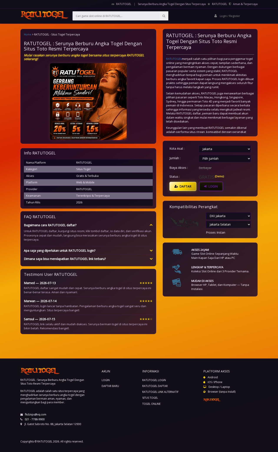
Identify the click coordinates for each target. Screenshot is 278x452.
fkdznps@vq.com (35, 414)
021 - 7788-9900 (35, 419)
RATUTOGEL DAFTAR (155, 386)
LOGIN (212, 186)
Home (27, 34)
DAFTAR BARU (110, 386)
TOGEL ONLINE (151, 404)
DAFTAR (185, 186)
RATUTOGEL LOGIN (154, 380)
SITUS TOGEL (150, 398)
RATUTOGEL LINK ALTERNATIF (160, 392)
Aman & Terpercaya (245, 4)
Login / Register (229, 16)
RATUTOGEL (123, 4)
